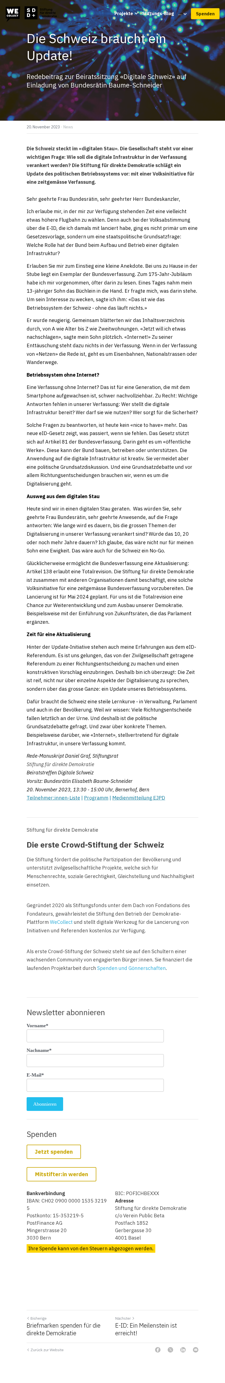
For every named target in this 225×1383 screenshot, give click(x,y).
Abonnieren (45, 1104)
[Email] (195, 1350)
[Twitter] (170, 1350)
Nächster (123, 1318)
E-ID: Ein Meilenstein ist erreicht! (146, 1329)
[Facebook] (158, 1350)
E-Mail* (35, 1074)
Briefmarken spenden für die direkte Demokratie (63, 1329)
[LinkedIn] (183, 1350)
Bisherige (38, 1318)
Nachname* (39, 1050)
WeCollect (61, 922)
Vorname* (37, 1025)
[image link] (31, 13)
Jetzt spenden (54, 1151)
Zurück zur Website (47, 1349)
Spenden (205, 13)
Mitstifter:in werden (61, 1174)
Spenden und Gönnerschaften (131, 968)
